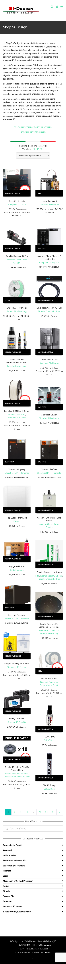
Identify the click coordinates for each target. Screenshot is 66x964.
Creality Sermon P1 (17, 718)
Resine (6, 886)
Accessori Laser (14, 259)
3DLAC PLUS (49, 736)
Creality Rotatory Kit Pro (17, 256)
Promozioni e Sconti (17, 417)
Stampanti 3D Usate (17, 204)
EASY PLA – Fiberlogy (17, 307)
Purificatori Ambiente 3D (14, 860)
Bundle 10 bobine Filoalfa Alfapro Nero (17, 768)
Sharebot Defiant (49, 469)
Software (7, 901)
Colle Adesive (9, 855)
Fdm (9, 366)
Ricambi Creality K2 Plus (49, 311)
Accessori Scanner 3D (49, 630)
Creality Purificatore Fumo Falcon (49, 519)
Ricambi (6, 891)
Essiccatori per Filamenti (14, 865)
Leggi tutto (42, 249)
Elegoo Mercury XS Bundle (16, 663)
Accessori (7, 850)
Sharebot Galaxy (49, 414)
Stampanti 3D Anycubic (49, 262)
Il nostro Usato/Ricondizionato (17, 911)
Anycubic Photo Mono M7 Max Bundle (49, 257)
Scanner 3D (8, 896)
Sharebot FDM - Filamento (17, 472)
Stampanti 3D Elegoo (49, 204)
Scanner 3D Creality (49, 633)
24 (34, 149)
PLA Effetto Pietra (49, 678)
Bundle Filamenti (12, 773)
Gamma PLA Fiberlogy (17, 311)
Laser (5, 875)
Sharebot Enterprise (17, 615)
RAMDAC (47, 952)
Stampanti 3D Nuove (12, 906)
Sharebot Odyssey (16, 469)
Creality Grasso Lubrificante (49, 572)
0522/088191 (24, 945)
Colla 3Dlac (49, 740)
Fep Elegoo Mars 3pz (17, 517)
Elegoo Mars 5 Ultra (49, 359)
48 (38, 149)
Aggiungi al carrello (13, 193)
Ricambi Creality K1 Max (51, 575)
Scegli (40, 193)
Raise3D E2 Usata (17, 201)
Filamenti (7, 870)
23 (46, 812)
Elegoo (17, 521)
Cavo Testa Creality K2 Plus (49, 307)
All (42, 149)
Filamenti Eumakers (16, 414)
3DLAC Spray (49, 785)
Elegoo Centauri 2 (49, 201)
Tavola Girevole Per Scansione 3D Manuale (49, 625)
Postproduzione (19, 366)
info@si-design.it (44, 945)
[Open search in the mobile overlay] (33, 828)
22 (40, 812)
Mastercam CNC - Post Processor (18, 881)
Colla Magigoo (17, 569)
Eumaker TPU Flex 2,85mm (16, 411)
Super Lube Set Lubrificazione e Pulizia (16, 361)
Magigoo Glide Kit (17, 566)
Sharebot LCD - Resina (49, 418)
